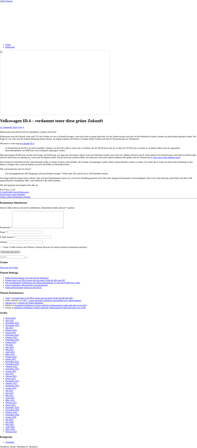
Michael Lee (10, 303)
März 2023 (10, 354)
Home (8, 45)
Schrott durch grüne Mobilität (12, 194)
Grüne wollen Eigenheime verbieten (15, 197)
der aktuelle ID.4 (27, 143)
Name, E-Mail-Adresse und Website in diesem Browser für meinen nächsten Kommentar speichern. (45, 247)
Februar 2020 (11, 432)
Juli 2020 (9, 419)
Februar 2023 (11, 357)
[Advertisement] (98, 22)
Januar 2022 (10, 378)
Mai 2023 (9, 349)
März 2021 (10, 400)
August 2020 (10, 417)
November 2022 (12, 364)
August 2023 (10, 342)
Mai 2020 (9, 424)
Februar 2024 (11, 330)
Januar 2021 (10, 405)
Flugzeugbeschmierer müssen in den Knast (23, 287)
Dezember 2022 (12, 361)
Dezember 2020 (12, 407)
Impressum (10, 47)
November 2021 (12, 381)
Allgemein (9, 442)
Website (3, 242)
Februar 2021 (11, 403)
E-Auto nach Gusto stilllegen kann (165, 157)
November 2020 (12, 410)
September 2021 (12, 386)
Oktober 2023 (11, 337)
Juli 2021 (9, 390)
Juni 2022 (9, 374)
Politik (9, 192)
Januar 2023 (10, 359)
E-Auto (3, 192)
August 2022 (10, 371)
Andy (19, 127)
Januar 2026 (10, 318)
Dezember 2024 (12, 323)
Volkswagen (24, 192)
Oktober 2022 (11, 366)
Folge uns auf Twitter (9, 267)
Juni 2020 (9, 422)
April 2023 (10, 352)
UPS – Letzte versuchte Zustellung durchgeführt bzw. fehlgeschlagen (52, 300)
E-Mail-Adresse (7, 237)
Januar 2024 (10, 332)
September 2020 (12, 415)
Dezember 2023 (12, 335)
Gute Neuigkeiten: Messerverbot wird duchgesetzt (26, 285)
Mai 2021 (9, 395)
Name (3, 232)
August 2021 (10, 388)
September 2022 (12, 369)
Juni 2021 (9, 393)
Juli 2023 (9, 345)
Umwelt (15, 192)
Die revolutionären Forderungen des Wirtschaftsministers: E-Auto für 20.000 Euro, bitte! (42, 283)
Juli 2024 (9, 328)
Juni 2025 (9, 320)
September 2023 (12, 340)
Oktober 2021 (11, 383)
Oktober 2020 (11, 412)
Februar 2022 (11, 376)
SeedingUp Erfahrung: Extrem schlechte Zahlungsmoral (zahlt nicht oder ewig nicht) (51, 305)
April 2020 (10, 427)
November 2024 (12, 325)
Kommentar (6, 227)
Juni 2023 (9, 347)
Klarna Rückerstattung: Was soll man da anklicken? (27, 278)
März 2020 (10, 429)
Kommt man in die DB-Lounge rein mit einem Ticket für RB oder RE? (35, 280)
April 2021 (10, 398)
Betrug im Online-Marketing (31, 303)
